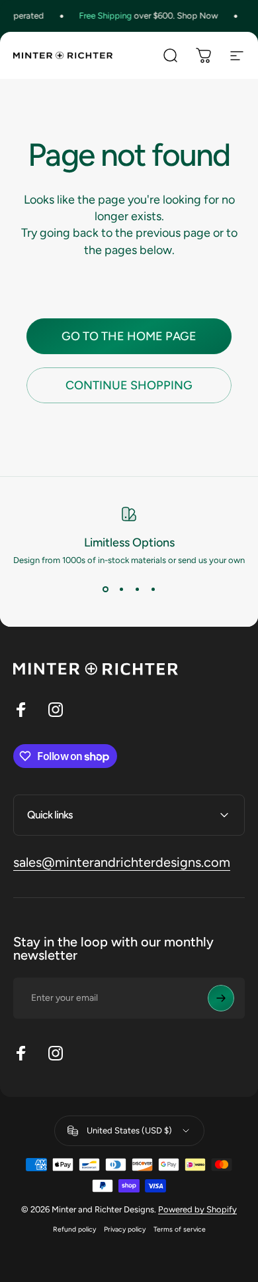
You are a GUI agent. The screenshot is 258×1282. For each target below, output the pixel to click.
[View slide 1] (105, 589)
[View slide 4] (153, 589)
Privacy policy (125, 1229)
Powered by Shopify (197, 1209)
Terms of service (179, 1229)
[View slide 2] (121, 589)
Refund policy (74, 1229)
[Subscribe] (221, 998)
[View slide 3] (137, 589)
